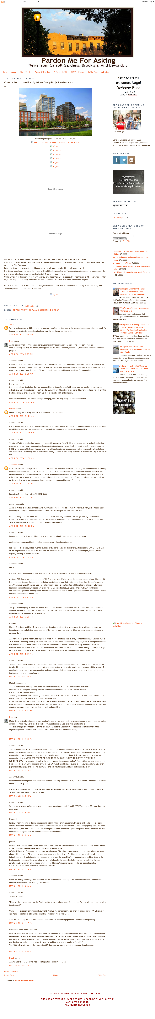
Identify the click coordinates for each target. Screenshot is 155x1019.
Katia (11, 341)
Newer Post (9, 975)
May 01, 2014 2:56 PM (20, 796)
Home (4, 72)
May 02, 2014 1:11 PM (20, 869)
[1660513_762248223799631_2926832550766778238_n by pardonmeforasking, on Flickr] (55, 142)
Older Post (102, 975)
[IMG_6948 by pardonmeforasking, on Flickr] (55, 163)
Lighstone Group (49, 310)
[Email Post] (36, 306)
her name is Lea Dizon (122, 263)
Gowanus (34, 310)
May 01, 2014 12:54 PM (21, 739)
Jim (10, 324)
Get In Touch (25, 72)
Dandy (12, 958)
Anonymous (14, 465)
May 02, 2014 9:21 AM (20, 835)
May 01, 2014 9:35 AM (20, 677)
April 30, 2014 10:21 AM (21, 416)
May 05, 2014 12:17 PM (21, 923)
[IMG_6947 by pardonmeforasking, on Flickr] (55, 166)
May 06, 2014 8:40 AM (20, 952)
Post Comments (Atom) (24, 980)
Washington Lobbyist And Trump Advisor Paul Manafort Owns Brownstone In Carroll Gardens (132, 291)
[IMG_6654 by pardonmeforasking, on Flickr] (55, 154)
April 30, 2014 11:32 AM (21, 458)
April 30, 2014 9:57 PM (21, 654)
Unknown (13, 409)
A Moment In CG (60, 72)
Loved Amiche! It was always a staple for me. (131, 272)
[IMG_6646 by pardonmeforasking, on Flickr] (55, 295)
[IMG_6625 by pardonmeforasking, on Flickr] (55, 150)
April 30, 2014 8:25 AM (21, 354)
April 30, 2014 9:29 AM (21, 374)
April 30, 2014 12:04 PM (21, 484)
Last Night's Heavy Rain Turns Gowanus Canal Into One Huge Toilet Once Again (134, 349)
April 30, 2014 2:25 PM (21, 597)
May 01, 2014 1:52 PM (20, 770)
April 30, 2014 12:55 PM (21, 526)
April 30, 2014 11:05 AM (21, 433)
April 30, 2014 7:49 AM (21, 335)
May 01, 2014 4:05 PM (20, 813)
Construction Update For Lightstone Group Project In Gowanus (38, 82)
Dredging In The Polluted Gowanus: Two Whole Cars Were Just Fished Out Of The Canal (133, 368)
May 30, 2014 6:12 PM (20, 965)
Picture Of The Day (42, 72)
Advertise (105, 72)
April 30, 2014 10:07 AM (21, 402)
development (20, 310)
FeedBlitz (126, 241)
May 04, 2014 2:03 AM (20, 886)
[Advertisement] (127, 454)
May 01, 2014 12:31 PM (21, 711)
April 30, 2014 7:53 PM (21, 617)
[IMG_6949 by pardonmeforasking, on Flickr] (55, 158)
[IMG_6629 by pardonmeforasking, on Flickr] (55, 146)
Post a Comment (11, 971)
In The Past (92, 72)
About (13, 72)
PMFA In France (77, 72)
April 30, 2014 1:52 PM (21, 557)
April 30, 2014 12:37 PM (21, 498)
